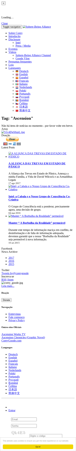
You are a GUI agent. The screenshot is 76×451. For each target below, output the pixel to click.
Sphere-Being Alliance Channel (33, 55)
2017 (11, 257)
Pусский (24, 96)
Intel (18, 42)
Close (4, 23)
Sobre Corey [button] (15, 33)
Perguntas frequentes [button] (20, 61)
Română (24, 100)
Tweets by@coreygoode (15, 273)
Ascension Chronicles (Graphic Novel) (23, 337)
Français (24, 80)
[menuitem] (45, 42)
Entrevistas (14, 313)
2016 (11, 260)
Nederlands (25, 87)
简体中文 (25, 110)
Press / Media (23, 45)
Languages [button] (14, 67)
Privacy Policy (16, 320)
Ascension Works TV (13, 334)
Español (23, 77)
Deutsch (23, 71)
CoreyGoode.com (11, 340)
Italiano (23, 83)
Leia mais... (7, 285)
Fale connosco (16, 317)
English (23, 74)
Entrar (11, 410)
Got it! (38, 446)
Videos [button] (12, 52)
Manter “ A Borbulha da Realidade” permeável (36, 222)
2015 (11, 264)
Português (24, 93)
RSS (4, 279)
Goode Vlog (23, 58)
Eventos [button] (12, 48)
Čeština (23, 103)
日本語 (23, 106)
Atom (10, 279)
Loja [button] (11, 64)
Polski (22, 90)
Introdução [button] (14, 36)
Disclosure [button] (14, 39)
